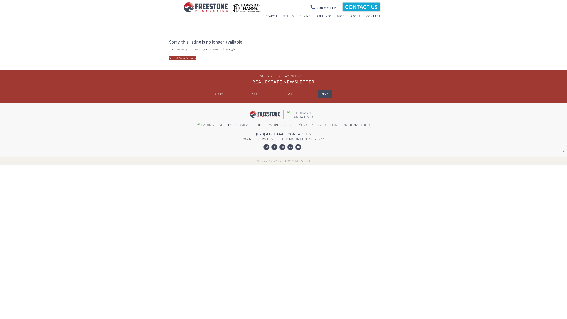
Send (325, 94)
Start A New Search (182, 58)
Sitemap (261, 161)
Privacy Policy (274, 161)
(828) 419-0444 (326, 7)
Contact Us (361, 7)
